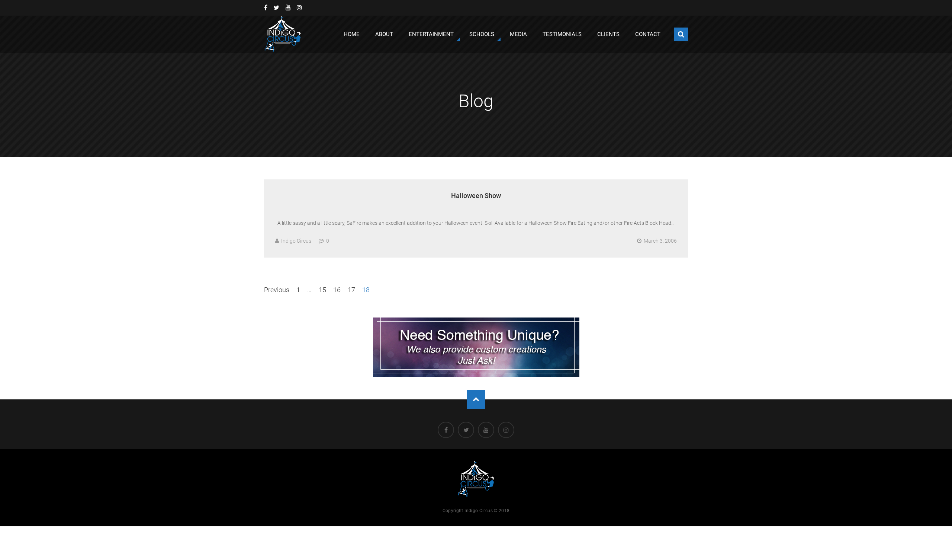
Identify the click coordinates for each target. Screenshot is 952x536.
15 (322, 290)
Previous (276, 290)
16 (337, 290)
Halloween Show (476, 196)
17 (351, 290)
